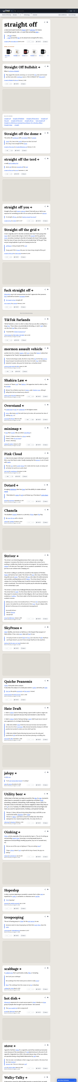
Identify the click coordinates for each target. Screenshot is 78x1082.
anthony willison (12, 1067)
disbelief (16, 71)
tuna (9, 1008)
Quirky (6, 686)
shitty (7, 777)
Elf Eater (13, 419)
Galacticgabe (18, 253)
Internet (35, 15)
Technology (27, 15)
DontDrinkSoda (12, 856)
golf (42, 800)
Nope (14, 817)
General (8, 1064)
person (23, 211)
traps (17, 838)
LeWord (11, 444)
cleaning (20, 815)
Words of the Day (6, 15)
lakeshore (13, 822)
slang (17, 1050)
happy (22, 466)
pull (10, 781)
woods (33, 236)
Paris (28, 638)
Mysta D (16, 80)
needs (10, 300)
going (17, 495)
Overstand (6, 419)
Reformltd (13, 395)
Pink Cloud (6, 471)
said (34, 1056)
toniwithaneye (14, 471)
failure (28, 579)
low (13, 328)
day (36, 798)
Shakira (35, 390)
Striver (5, 618)
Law (17, 384)
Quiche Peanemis (8, 695)
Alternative (7, 294)
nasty (35, 925)
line (35, 359)
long (23, 489)
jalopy (5, 784)
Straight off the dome (32, 119)
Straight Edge (8, 125)
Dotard (5, 500)
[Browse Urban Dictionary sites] (7, 11)
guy (12, 466)
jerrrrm (16, 170)
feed (34, 1002)
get (22, 495)
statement (22, 410)
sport (29, 719)
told (17, 413)
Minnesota (7, 1002)
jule (10, 167)
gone (16, 577)
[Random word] (67, 11)
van (28, 353)
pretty (18, 466)
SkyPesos (6, 643)
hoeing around (26, 217)
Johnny (12, 850)
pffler (12, 739)
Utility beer (6, 822)
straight (16, 125)
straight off (6, 41)
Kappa (6, 575)
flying (31, 515)
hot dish (6, 1011)
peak (46, 688)
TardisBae (11, 521)
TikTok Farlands (7, 335)
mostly (13, 433)
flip (39, 515)
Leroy (7, 413)
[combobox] (41, 10)
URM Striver (11, 618)
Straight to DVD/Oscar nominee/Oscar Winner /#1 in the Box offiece (23, 123)
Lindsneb (15, 303)
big (35, 75)
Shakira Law (7, 395)
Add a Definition (62, 15)
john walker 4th (14, 41)
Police (6, 836)
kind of (39, 353)
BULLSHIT (42, 77)
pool (28, 815)
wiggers (32, 30)
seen (41, 894)
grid (26, 246)
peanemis (19, 691)
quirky (34, 688)
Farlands (20, 332)
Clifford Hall (12, 1011)
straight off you (29, 121)
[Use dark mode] (74, 11)
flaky (29, 973)
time (8, 326)
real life (37, 896)
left (14, 735)
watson (10, 784)
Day (37, 361)
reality (9, 462)
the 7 (12, 415)
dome (25, 144)
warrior (45, 359)
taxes (5, 236)
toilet (21, 921)
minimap (6, 444)
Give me (8, 691)
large (44, 1002)
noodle (13, 1008)
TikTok (16, 332)
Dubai (27, 390)
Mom (7, 985)
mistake (8, 386)
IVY (36, 602)
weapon (14, 515)
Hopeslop (6, 903)
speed (14, 838)
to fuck (14, 300)
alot (37, 32)
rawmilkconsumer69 (14, 903)
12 (5, 458)
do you (16, 439)
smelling (13, 163)
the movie (27, 691)
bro (24, 332)
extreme (11, 71)
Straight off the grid (8, 253)
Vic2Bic (14, 221)
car (10, 777)
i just (9, 38)
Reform (23, 384)
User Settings (72, 15)
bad (10, 163)
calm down (44, 495)
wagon (21, 353)
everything (27, 433)
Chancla (6, 521)
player (24, 436)
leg (31, 985)
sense (6, 491)
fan (19, 38)
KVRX (18, 366)
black (24, 30)
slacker (6, 566)
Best (5, 296)
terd (27, 167)
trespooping (7, 930)
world (20, 141)
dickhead (19, 77)
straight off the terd (16, 121)
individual (13, 489)
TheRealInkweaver (16, 930)
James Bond (15, 781)
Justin (7, 141)
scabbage (6, 988)
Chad (18, 725)
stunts (20, 781)
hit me (12, 518)
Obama (13, 612)
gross (37, 981)
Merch (46, 41)
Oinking (6, 856)
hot (10, 36)
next (29, 921)
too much (33, 217)
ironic (5, 238)
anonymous (11, 500)
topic (15, 410)
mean (18, 211)
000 (42, 638)
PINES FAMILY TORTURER (18, 335)
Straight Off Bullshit (8, 80)
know (19, 439)
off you (14, 217)
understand (9, 410)
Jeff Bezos (8, 246)
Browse (15, 15)
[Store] (71, 11)
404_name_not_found (15, 643)
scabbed (7, 973)
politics (14, 596)
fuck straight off (40, 121)
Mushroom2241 (17, 695)
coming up (15, 138)
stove (5, 1067)
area (11, 973)
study (16, 592)
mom (9, 518)
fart (17, 163)
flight (23, 638)
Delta (5, 632)
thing (39, 925)
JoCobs (12, 988)
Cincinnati (20, 727)
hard (29, 634)
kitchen (13, 1062)
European (22, 296)
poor (20, 634)
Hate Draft (6, 739)
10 (8, 900)
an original (24, 138)
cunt (25, 1064)
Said (41, 326)
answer (34, 138)
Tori (7, 300)
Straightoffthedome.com (21, 147)
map (6, 433)
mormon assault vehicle (9, 366)
